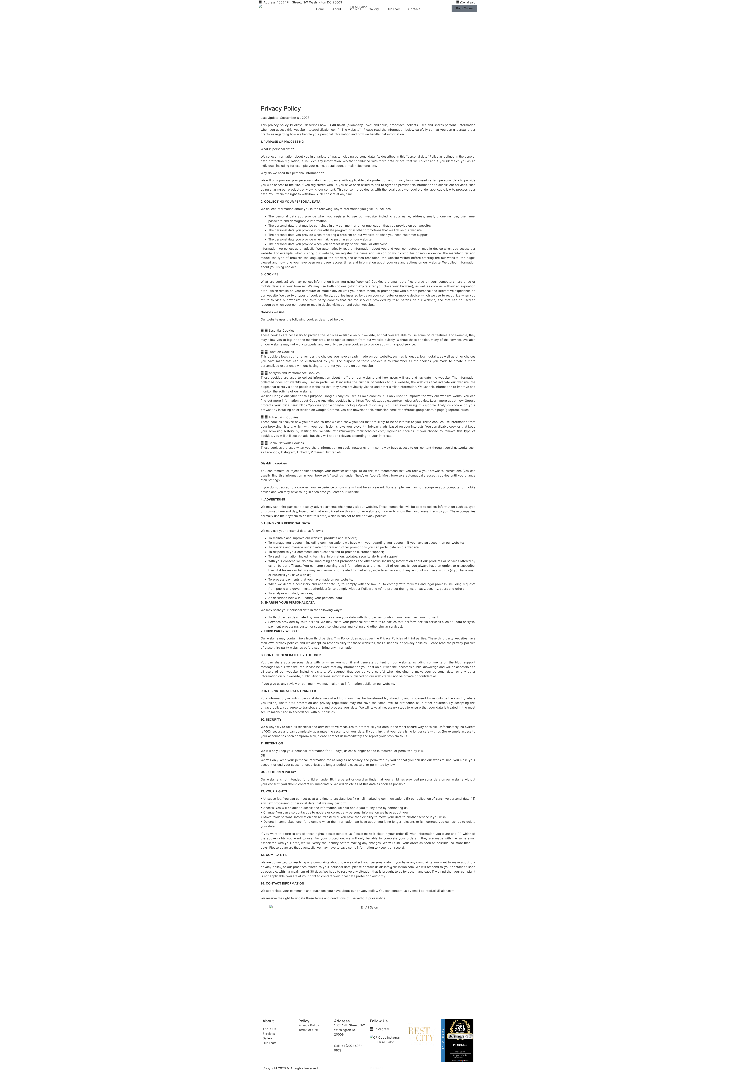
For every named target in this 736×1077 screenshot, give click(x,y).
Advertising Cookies (283, 417)
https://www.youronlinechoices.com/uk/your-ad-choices (373, 431)
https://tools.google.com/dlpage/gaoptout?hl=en (433, 410)
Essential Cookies (281, 330)
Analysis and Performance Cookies (294, 373)
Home (320, 9)
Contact (414, 9)
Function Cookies (281, 352)
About (336, 9)
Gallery (374, 9)
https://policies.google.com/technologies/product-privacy (341, 405)
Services (355, 9)
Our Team (394, 9)
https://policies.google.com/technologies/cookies (392, 400)
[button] (368, 330)
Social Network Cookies (286, 443)
